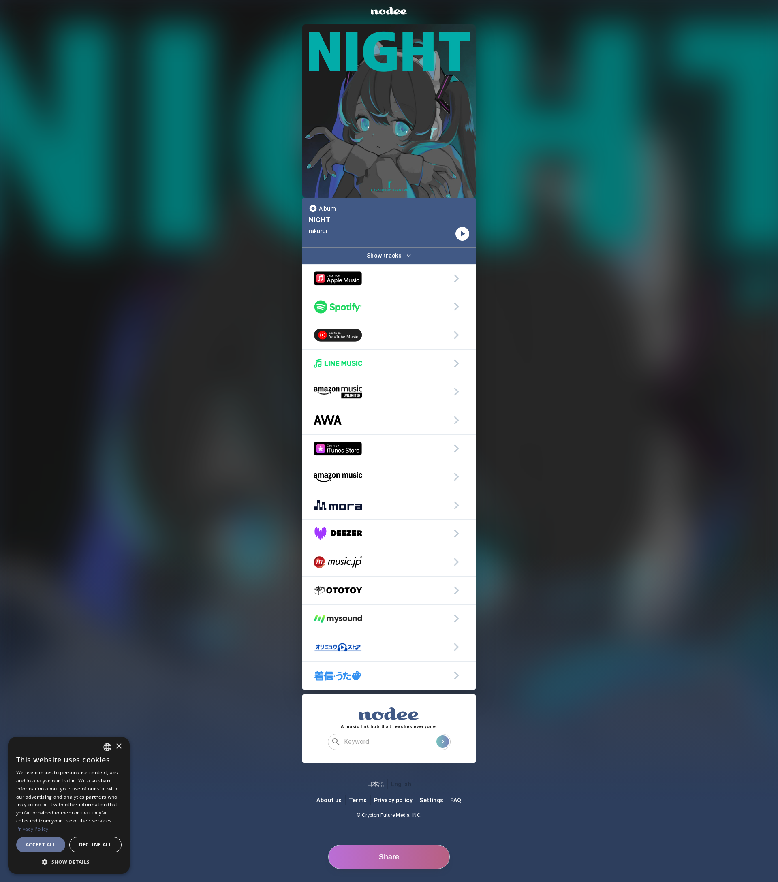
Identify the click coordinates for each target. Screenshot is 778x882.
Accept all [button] (41, 844)
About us (329, 800)
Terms (358, 800)
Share (389, 857)
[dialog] (69, 805)
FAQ (455, 800)
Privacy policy (393, 800)
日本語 (375, 784)
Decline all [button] (95, 844)
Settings (431, 800)
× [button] (118, 746)
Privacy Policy (32, 828)
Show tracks (384, 255)
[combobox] (107, 747)
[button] (69, 862)
